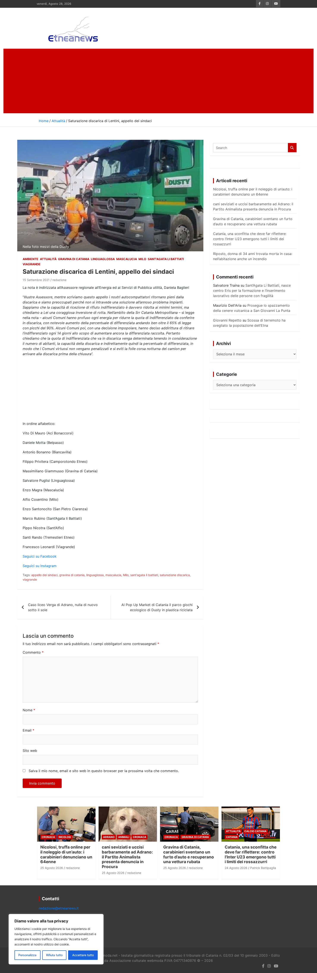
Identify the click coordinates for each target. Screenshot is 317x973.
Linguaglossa (103, 259)
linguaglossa (95, 575)
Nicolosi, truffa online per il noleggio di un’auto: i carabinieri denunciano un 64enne (66, 854)
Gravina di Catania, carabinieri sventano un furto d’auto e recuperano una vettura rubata (188, 854)
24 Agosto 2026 (236, 868)
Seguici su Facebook (39, 556)
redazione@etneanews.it (59, 908)
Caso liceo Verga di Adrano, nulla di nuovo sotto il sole (63, 607)
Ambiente (30, 259)
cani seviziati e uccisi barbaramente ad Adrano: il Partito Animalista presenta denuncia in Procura (127, 857)
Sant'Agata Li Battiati (166, 259)
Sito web (30, 750)
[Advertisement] (158, 81)
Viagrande (32, 264)
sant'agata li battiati (144, 575)
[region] (56, 939)
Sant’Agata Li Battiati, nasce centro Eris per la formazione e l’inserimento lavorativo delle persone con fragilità (252, 290)
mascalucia (113, 575)
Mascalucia (126, 259)
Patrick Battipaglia (263, 868)
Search (292, 147)
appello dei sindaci (44, 575)
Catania (232, 837)
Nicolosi (65, 837)
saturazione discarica (175, 575)
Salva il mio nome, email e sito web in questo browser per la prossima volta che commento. (104, 771)
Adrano (109, 837)
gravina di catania (72, 575)
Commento (33, 652)
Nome (29, 710)
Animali (123, 837)
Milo (142, 259)
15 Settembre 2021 (36, 280)
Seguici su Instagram (39, 566)
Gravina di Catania (73, 259)
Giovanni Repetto (227, 320)
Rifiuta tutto (54, 955)
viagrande (30, 579)
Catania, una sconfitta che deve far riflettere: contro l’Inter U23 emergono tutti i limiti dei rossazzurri (249, 239)
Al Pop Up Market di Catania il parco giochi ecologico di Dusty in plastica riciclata (157, 607)
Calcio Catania (255, 831)
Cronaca (48, 837)
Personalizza (27, 955)
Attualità (48, 259)
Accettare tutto (83, 955)
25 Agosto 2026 (51, 868)
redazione (59, 280)
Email (28, 730)
